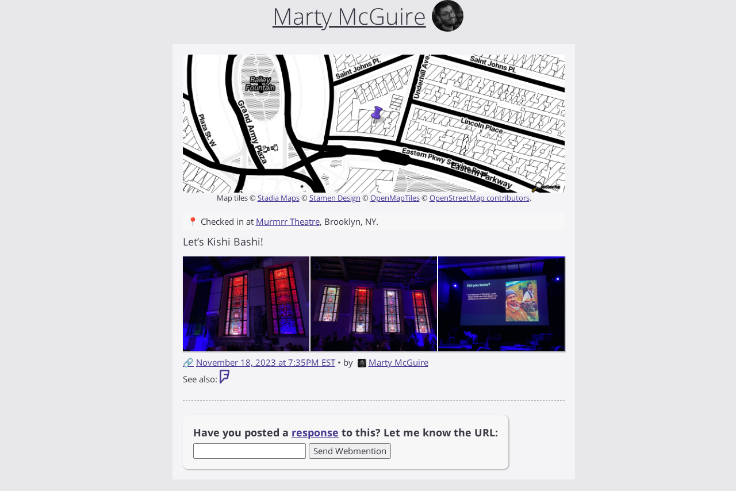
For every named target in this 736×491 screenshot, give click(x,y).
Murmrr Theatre (288, 221)
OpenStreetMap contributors (480, 198)
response (315, 432)
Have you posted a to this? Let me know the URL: (345, 432)
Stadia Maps (279, 198)
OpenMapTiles (395, 198)
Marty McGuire (398, 362)
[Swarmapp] (224, 379)
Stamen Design (335, 198)
